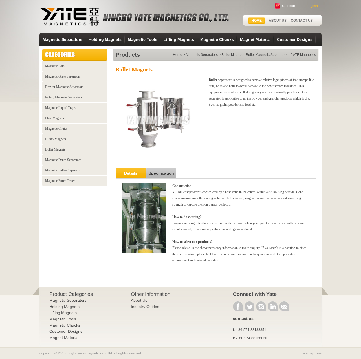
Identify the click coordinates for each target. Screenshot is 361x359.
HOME (257, 21)
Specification (161, 173)
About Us (139, 300)
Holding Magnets (105, 39)
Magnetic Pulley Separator (62, 170)
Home (177, 55)
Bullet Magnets (55, 149)
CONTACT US (302, 21)
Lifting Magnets (179, 39)
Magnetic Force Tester (60, 181)
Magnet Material (255, 39)
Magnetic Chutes (56, 129)
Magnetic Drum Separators (63, 160)
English (312, 6)
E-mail (284, 306)
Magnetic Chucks (217, 39)
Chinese (288, 6)
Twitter (249, 306)
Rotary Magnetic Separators (63, 97)
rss (319, 353)
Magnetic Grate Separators (63, 76)
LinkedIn (273, 306)
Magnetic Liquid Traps (60, 108)
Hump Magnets (55, 139)
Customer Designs (294, 39)
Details (130, 173)
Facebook (238, 306)
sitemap (308, 353)
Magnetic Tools (142, 39)
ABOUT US (278, 21)
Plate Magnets (54, 118)
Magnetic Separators (62, 39)
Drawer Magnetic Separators (64, 87)
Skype (261, 306)
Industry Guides (145, 306)
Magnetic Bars (55, 66)
